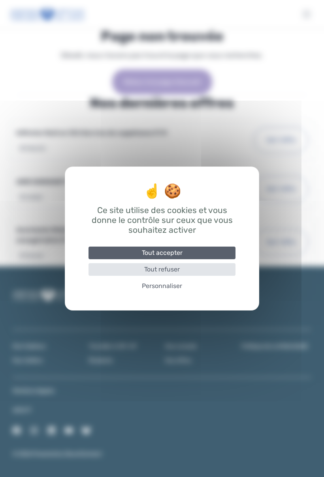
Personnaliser (162, 286)
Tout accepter (162, 252)
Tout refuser (162, 269)
